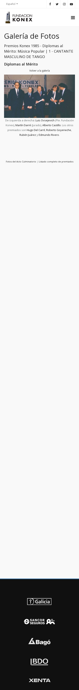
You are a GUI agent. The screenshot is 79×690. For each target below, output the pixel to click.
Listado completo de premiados (56, 161)
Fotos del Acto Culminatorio (21, 161)
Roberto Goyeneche (58, 130)
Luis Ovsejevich (44, 120)
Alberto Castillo (51, 125)
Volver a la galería (39, 70)
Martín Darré (23, 125)
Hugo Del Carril (36, 130)
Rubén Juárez (27, 135)
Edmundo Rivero (49, 135)
